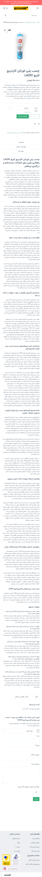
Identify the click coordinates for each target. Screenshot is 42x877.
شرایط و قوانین (35, 843)
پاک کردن (27, 112)
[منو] (37, 8)
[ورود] (7, 8)
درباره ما (18, 847)
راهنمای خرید (35, 838)
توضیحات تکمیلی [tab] (21, 147)
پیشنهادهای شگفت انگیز (32, 864)
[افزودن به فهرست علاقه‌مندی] (38, 123)
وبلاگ (18, 843)
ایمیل (37, 745)
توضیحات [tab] (21, 142)
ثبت (36, 799)
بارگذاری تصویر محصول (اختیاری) (28, 787)
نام (37, 736)
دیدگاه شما (35, 764)
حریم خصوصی (16, 838)
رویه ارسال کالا (35, 851)
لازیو (8, 133)
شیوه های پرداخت (34, 847)
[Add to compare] (34, 123)
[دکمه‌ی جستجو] (5, 15)
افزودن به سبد (23, 116)
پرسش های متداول (34, 860)
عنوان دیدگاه (35, 755)
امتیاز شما (37, 731)
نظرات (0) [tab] (21, 151)
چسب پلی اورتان (17, 133)
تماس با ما (17, 851)
